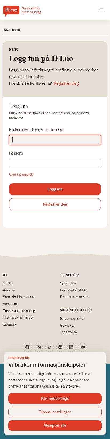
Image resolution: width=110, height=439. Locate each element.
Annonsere (11, 304)
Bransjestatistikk (73, 290)
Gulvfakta (67, 325)
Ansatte (9, 290)
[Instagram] (38, 347)
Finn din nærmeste (74, 297)
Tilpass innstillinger (55, 412)
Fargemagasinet (72, 318)
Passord (16, 153)
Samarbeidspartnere (19, 297)
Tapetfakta (68, 332)
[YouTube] (82, 347)
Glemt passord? (21, 174)
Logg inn (55, 189)
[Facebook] (27, 347)
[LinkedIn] (71, 347)
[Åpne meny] (102, 10)
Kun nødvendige (55, 398)
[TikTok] (49, 347)
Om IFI (8, 283)
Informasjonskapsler (18, 317)
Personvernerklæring (19, 310)
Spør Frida (68, 283)
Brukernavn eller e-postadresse (36, 129)
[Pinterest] (60, 347)
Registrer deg (66, 83)
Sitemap (9, 324)
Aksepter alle (55, 425)
